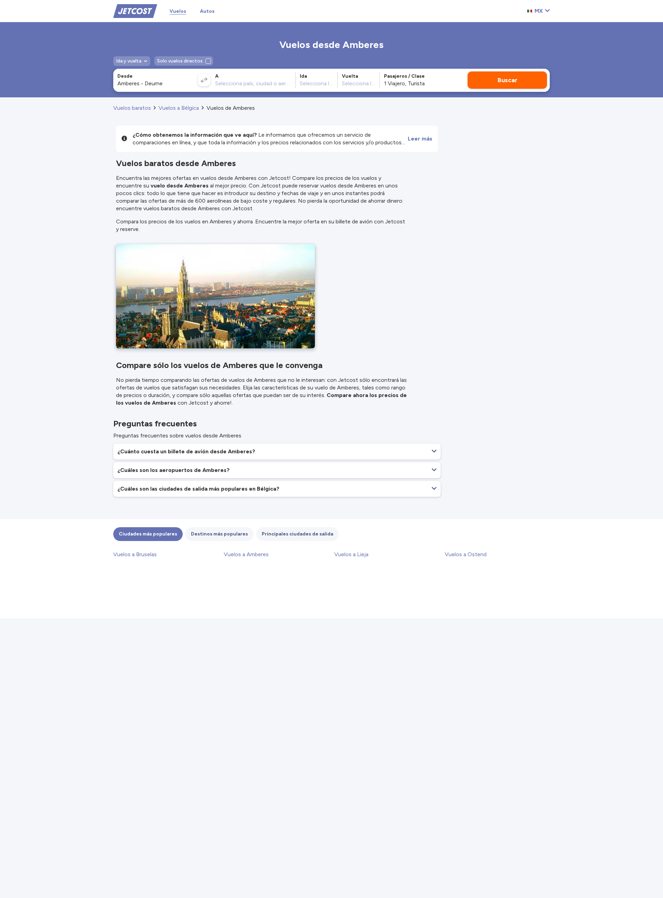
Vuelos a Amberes (246, 554)
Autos (207, 11)
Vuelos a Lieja (351, 554)
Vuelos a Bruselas (135, 554)
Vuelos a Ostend (466, 554)
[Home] (135, 10)
